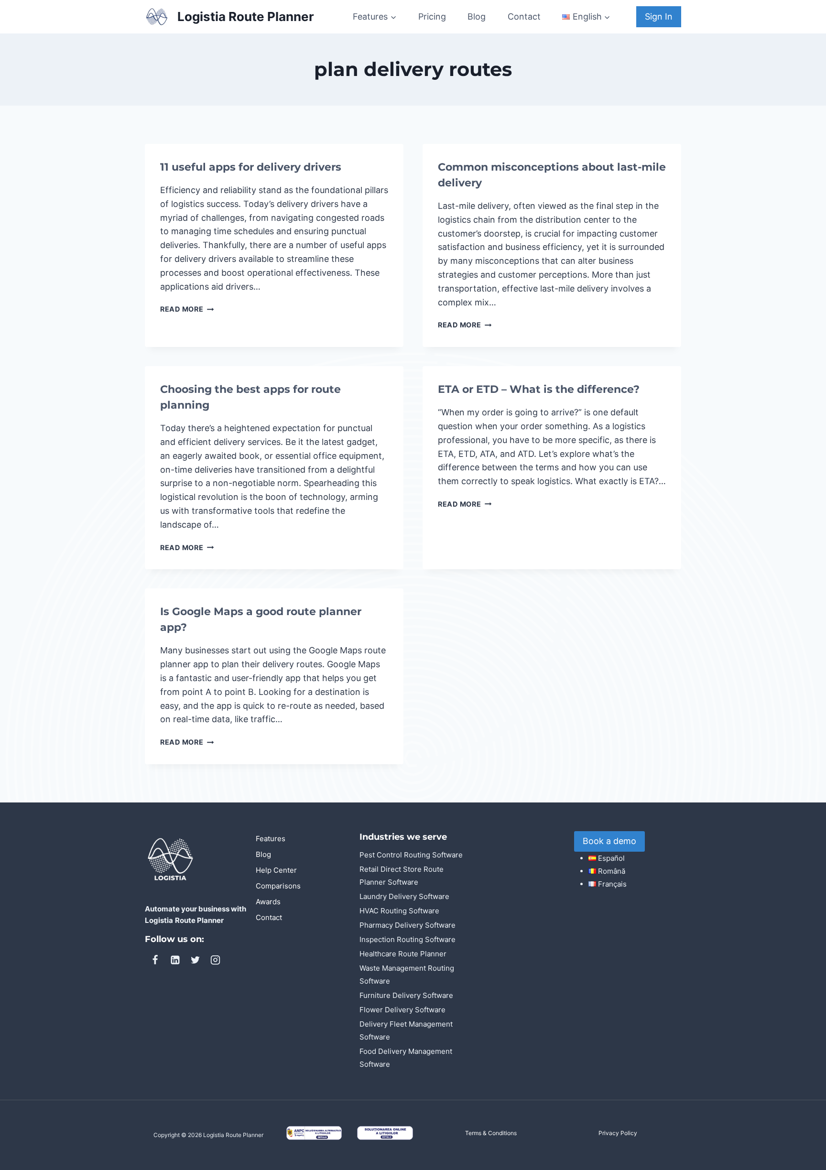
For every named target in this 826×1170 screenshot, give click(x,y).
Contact (524, 16)
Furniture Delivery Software (406, 995)
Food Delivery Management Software (405, 1058)
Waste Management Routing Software (406, 975)
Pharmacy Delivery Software (407, 925)
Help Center (276, 870)
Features (270, 838)
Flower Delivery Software (402, 1009)
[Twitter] (195, 960)
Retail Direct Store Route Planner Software (401, 876)
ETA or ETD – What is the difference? (539, 389)
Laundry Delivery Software (404, 896)
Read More (187, 309)
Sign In (659, 16)
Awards (268, 901)
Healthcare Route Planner (402, 953)
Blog (476, 16)
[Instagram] (215, 960)
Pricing (432, 16)
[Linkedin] (175, 960)
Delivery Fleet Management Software (406, 1030)
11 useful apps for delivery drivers (250, 167)
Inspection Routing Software (407, 939)
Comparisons (278, 885)
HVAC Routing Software (399, 910)
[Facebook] (155, 960)
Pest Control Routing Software (411, 854)
